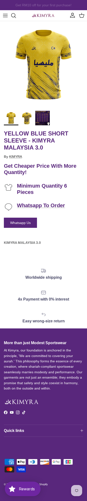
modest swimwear (54, 7)
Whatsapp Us (20, 223)
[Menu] (5, 15)
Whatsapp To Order (41, 205)
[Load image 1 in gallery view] (43, 64)
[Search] (16, 15)
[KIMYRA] (43, 15)
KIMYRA (15, 157)
